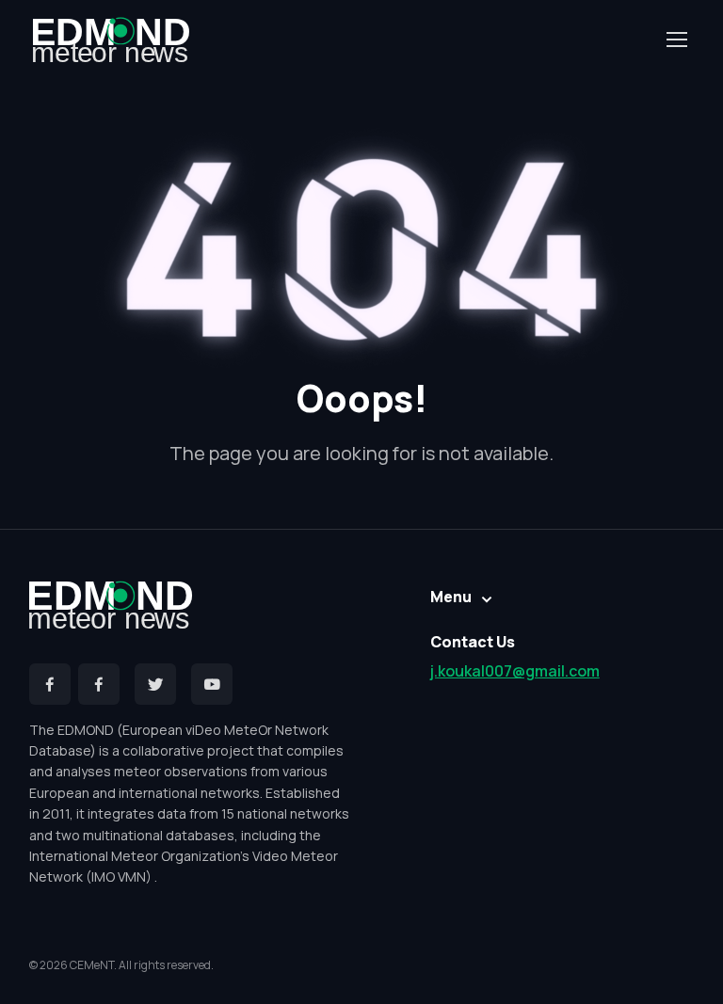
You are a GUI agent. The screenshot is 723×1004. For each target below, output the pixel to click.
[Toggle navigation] (676, 39)
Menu (451, 596)
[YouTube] (212, 684)
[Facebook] (50, 684)
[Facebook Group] (99, 684)
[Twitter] (155, 684)
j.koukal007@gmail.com (515, 671)
